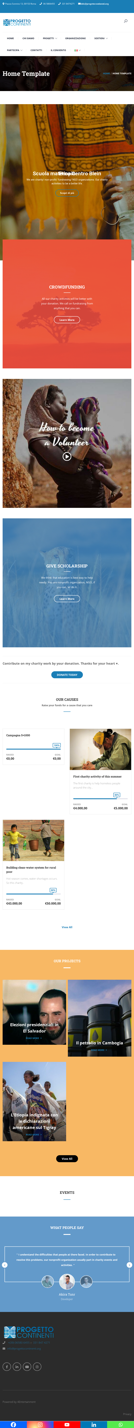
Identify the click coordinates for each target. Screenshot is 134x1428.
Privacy (127, 1414)
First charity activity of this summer (97, 776)
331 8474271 (68, 3)
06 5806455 (49, 3)
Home (106, 73)
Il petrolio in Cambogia (99, 1043)
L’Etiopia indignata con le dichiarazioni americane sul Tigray (34, 1121)
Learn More (67, 320)
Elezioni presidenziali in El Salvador (34, 1028)
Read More (32, 1038)
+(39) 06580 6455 (18, 1342)
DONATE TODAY (67, 675)
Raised (10, 755)
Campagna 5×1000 (18, 735)
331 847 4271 (41, 1342)
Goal (58, 755)
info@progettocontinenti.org (24, 1348)
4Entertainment (26, 1402)
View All (67, 927)
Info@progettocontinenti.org (94, 4)
